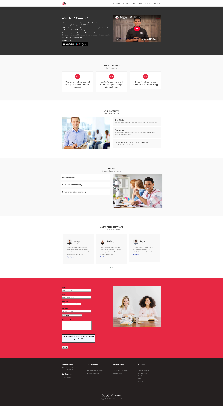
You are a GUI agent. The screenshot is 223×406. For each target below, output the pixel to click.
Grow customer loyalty (72, 185)
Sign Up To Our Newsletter (120, 370)
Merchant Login (130, 3)
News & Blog (116, 368)
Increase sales (68, 177)
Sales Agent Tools (143, 368)
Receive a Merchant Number (95, 370)
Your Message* (66, 320)
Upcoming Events (117, 373)
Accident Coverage (143, 370)
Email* (64, 294)
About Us (139, 3)
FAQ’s (144, 378)
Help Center (145, 376)
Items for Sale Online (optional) (131, 142)
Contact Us (147, 3)
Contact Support (142, 373)
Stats (119, 120)
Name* (64, 287)
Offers (120, 130)
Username (65, 308)
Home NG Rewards (118, 3)
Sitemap (142, 381)
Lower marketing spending (74, 192)
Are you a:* (65, 301)
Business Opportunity (93, 373)
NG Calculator (156, 3)
